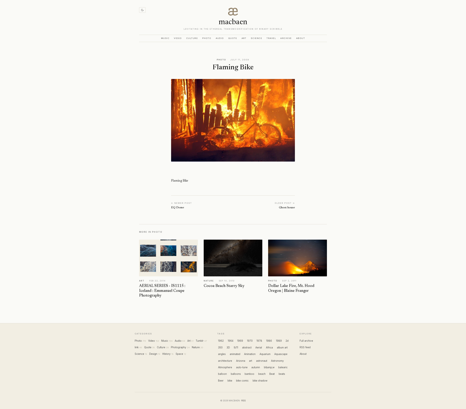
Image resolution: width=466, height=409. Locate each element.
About (300, 38)
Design (153, 353)
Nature (196, 347)
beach (262, 373)
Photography (178, 347)
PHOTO (221, 59)
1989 (279, 340)
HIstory (166, 353)
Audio (220, 38)
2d (287, 340)
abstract (247, 347)
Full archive (306, 340)
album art (282, 347)
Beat (272, 373)
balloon (222, 373)
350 (220, 347)
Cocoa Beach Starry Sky (224, 286)
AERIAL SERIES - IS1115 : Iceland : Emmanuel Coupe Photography (162, 291)
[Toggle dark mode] (142, 10)
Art (244, 38)
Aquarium (265, 354)
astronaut (261, 360)
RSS (243, 400)
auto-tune (242, 367)
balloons (236, 373)
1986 (269, 340)
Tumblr (200, 340)
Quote (232, 38)
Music (165, 38)
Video (178, 38)
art (250, 360)
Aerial (258, 347)
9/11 (236, 347)
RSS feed (305, 347)
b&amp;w (269, 367)
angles (222, 354)
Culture (192, 38)
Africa (269, 347)
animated (235, 354)
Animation (250, 354)
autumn (255, 367)
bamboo (249, 373)
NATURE (209, 281)
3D (228, 347)
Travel (271, 38)
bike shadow (260, 380)
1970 (250, 340)
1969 (240, 340)
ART (141, 281)
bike (230, 380)
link (137, 347)
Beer (221, 380)
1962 (221, 340)
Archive (286, 38)
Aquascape (280, 354)
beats (282, 373)
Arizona (240, 360)
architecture (225, 360)
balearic (283, 367)
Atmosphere (225, 367)
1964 (230, 340)
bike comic (242, 380)
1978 (259, 340)
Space (179, 353)
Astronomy (277, 360)
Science (256, 38)
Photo (206, 38)
